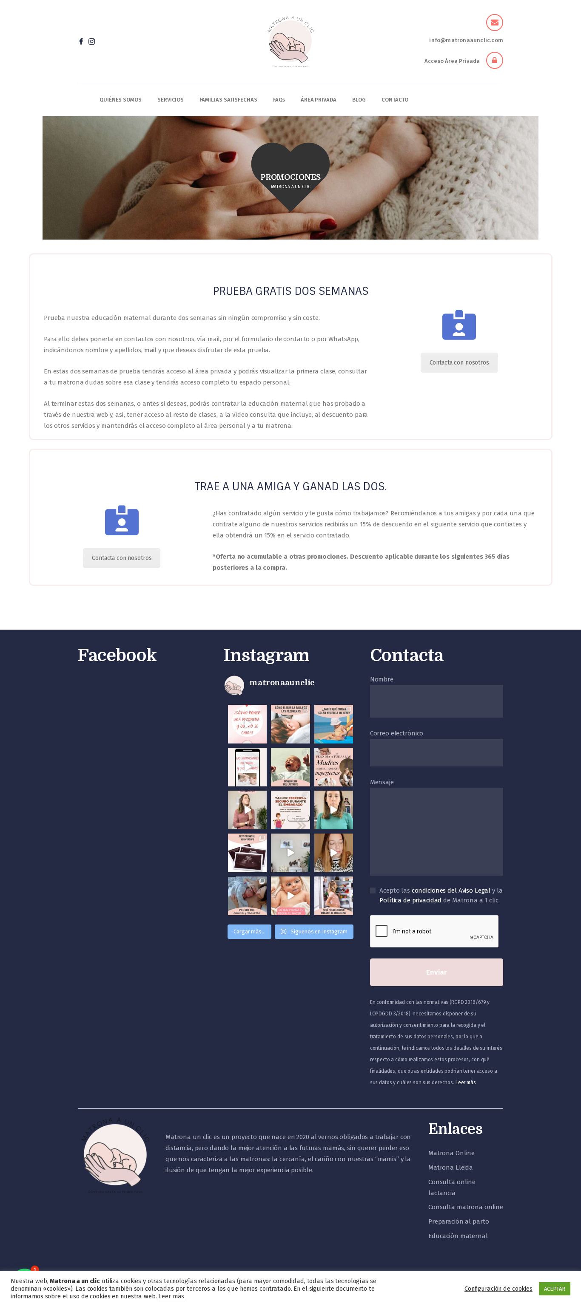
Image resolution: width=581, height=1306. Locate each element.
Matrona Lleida (450, 1167)
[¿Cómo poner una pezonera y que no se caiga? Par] (247, 724)
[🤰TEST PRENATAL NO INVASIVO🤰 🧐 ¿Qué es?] (247, 853)
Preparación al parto (458, 1221)
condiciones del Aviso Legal (451, 890)
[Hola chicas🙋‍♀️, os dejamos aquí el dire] (333, 810)
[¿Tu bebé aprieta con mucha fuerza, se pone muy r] (290, 767)
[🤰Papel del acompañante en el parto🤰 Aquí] (333, 853)
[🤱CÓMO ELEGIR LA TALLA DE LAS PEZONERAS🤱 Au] (290, 724)
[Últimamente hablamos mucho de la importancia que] (247, 895)
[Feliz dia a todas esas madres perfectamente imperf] (333, 767)
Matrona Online (451, 1153)
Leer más (466, 1083)
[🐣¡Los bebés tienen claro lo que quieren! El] (290, 895)
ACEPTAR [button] (554, 1289)
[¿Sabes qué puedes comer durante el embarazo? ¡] (333, 895)
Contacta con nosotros (459, 362)
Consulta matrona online (465, 1207)
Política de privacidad (410, 900)
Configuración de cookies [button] (498, 1288)
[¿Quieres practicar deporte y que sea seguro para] (247, 810)
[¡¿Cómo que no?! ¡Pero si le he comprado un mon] (290, 853)
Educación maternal (458, 1236)
